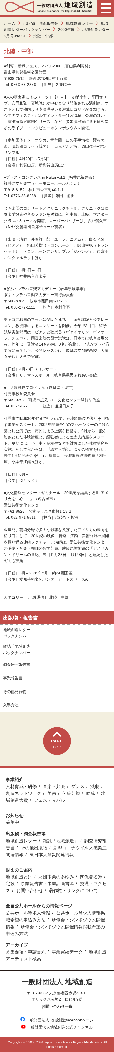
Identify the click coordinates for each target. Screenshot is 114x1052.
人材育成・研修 (21, 786)
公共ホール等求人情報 (28, 913)
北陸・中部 (59, 597)
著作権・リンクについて (73, 890)
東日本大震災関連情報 (52, 854)
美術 (51, 793)
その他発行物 (14, 691)
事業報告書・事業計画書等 (47, 883)
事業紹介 (15, 779)
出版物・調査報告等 (40, 23)
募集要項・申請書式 (26, 952)
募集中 (12, 822)
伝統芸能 (71, 793)
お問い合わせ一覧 (57, 1006)
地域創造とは (19, 876)
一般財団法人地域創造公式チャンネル (60, 1027)
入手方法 (11, 705)
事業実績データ (67, 952)
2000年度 (66, 29)
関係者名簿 (91, 876)
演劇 (94, 786)
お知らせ (15, 815)
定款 (10, 883)
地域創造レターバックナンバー (16, 632)
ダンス (77, 786)
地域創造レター (79, 23)
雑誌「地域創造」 (60, 841)
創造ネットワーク (23, 793)
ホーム (9, 23)
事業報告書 (12, 678)
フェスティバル (49, 800)
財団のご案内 (19, 870)
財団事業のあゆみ (56, 876)
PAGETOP (57, 744)
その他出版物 (34, 847)
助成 (90, 793)
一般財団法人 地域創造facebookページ (60, 1020)
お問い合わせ (29, 890)
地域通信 (36, 597)
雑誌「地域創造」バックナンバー (18, 649)
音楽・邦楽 (54, 786)
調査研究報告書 (16, 664)
